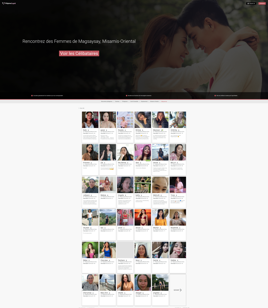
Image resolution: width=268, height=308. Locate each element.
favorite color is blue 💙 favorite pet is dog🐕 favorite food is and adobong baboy (178, 201)
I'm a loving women (87, 233)
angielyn (156, 293)
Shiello (120, 293)
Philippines (125, 101)
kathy (138, 195)
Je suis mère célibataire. (141, 168)
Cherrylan (104, 260)
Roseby (121, 130)
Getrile (155, 260)
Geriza (155, 163)
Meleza (103, 195)
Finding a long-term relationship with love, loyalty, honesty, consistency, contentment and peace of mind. (160, 169)
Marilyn (156, 228)
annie (120, 228)
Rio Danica (122, 163)
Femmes (117, 101)
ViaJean (86, 228)
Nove (138, 260)
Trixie (173, 195)
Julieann (86, 195)
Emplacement (144, 101)
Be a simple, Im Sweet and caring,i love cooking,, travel (177, 168)
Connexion (262, 3)
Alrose (138, 228)
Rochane (121, 260)
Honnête (85, 168)
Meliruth (156, 195)
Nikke (85, 260)
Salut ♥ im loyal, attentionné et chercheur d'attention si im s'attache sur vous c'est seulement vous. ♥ (124, 202)
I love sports (121, 168)
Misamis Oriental (154, 101)
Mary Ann (104, 293)
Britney (138, 130)
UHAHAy (174, 130)
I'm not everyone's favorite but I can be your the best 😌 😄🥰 (107, 168)
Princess (86, 163)
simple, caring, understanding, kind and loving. (142, 201)
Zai (102, 163)
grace (103, 130)
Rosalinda (174, 228)
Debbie (173, 260)
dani (137, 163)
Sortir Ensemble (134, 101)
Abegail (138, 293)
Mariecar (156, 130)
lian (102, 228)
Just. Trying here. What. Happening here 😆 (176, 136)
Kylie (85, 130)
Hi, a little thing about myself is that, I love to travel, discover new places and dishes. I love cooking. (159, 137)
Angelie (121, 195)
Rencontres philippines (106, 101)
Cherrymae (87, 293)
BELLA (173, 163)
